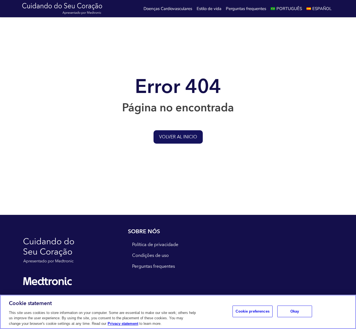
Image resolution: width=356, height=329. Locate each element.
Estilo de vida (209, 8)
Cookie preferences (252, 311)
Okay (294, 311)
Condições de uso (150, 255)
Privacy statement (123, 323)
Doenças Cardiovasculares (168, 8)
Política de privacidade (155, 245)
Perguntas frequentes (246, 8)
